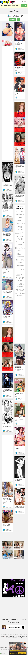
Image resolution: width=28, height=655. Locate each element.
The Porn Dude (20, 270)
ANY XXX (20, 289)
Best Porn (20, 265)
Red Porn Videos (20, 261)
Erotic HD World (20, 215)
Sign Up (24, 5)
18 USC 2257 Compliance (7, 649)
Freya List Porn (20, 243)
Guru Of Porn (20, 223)
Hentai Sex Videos (20, 285)
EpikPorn (20, 220)
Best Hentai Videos (20, 294)
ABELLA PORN (20, 237)
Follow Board (12, 19)
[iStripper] (7, 41)
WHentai (20, 48)
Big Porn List (20, 211)
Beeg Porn (20, 274)
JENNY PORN (20, 228)
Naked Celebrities (20, 255)
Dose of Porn (20, 233)
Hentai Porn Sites (20, 249)
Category (16, 15)
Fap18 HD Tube (20, 279)
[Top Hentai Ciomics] (7, 29)
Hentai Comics (21, 49)
